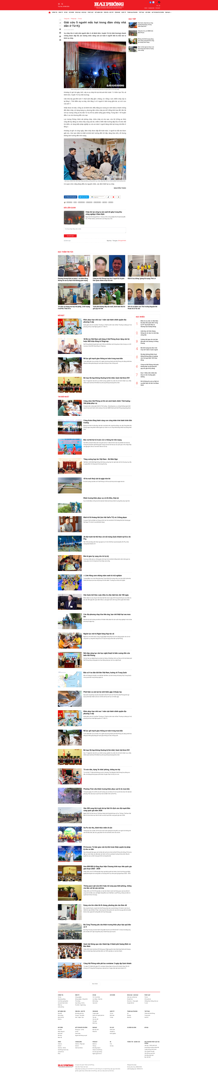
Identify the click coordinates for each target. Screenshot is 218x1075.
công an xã (89, 202)
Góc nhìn (71, 12)
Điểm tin (95, 1044)
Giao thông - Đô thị (79, 1003)
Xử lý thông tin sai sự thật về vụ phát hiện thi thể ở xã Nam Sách (150, 383)
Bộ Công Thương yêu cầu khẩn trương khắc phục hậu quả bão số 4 (107, 926)
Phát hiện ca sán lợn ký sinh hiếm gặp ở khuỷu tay (102, 692)
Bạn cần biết (148, 1057)
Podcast (157, 8)
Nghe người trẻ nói (97, 1053)
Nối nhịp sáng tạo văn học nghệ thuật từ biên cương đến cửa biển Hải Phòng (106, 654)
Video (145, 8)
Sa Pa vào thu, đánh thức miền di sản (97, 828)
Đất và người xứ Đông (158, 12)
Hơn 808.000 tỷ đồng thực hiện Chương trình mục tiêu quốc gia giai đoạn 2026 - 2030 (107, 867)
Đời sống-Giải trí (96, 1047)
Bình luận (112, 1015)
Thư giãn (95, 1021)
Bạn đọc (167, 12)
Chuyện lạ (112, 1031)
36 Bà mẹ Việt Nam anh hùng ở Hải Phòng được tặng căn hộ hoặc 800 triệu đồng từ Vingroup (106, 340)
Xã (127, 1013)
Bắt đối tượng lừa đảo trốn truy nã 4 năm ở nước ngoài (149, 349)
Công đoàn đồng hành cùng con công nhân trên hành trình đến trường (107, 421)
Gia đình (60, 1029)
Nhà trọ (59, 1019)
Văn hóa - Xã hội (62, 1047)
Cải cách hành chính (63, 1003)
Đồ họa (146, 1027)
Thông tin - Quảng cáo (133, 1041)
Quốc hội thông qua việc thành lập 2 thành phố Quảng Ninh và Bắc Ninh (107, 945)
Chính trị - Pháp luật (79, 1044)
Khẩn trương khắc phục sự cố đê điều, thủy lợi (101, 498)
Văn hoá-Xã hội (79, 1047)
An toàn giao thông (97, 1051)
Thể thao (141, 12)
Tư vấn (146, 1003)
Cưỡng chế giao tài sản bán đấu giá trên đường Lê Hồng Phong (149, 341)
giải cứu (105, 202)
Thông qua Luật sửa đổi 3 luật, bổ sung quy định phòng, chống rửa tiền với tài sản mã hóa (107, 887)
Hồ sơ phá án (148, 999)
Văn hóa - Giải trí (108, 12)
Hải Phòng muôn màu (63, 1049)
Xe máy (111, 1045)
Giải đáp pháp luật (149, 1055)
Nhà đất (60, 1013)
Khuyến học (130, 999)
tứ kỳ (75, 202)
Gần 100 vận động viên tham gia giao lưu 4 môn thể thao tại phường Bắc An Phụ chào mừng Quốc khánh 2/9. (106, 542)
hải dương (69, 202)
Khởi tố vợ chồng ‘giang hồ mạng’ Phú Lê (142, 278)
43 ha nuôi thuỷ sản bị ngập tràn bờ (96, 479)
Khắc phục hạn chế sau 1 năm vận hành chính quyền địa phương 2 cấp (104, 321)
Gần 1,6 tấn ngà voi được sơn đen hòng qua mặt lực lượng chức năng (146, 48)
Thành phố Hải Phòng (150, 1013)
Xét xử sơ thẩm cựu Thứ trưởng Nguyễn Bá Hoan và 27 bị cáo (142, 307)
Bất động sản (98, 12)
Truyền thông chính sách (150, 1049)
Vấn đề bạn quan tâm (150, 1053)
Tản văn (94, 1017)
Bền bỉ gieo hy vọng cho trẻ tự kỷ (96, 556)
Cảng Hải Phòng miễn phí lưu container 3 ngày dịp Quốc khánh (107, 963)
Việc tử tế (95, 1003)
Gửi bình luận (70, 235)
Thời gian (114, 240)
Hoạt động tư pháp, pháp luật (152, 1047)
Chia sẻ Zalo (84, 197)
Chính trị (54, 12)
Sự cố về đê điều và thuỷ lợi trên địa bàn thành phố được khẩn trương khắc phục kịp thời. (106, 501)
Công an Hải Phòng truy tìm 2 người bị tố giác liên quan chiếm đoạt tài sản (108, 279)
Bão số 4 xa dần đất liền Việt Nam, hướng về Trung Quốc (105, 673)
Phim (59, 1053)
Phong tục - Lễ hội (79, 1029)
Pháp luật (91, 12)
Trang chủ (66, 18)
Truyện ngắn (96, 1013)
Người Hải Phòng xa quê (81, 1035)
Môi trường (95, 1001)
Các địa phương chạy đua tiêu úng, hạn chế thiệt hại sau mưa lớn (106, 615)
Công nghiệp (78, 997)
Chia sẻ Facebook (71, 197)
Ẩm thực (60, 1035)
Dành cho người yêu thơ (98, 1015)
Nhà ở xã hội (61, 1017)
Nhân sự (60, 1005)
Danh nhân (77, 1033)
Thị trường (77, 1001)
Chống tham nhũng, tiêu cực (151, 1001)
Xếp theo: (109, 240)
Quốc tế (123, 12)
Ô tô (111, 1044)
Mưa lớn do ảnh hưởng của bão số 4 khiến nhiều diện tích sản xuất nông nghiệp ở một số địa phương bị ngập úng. (107, 620)
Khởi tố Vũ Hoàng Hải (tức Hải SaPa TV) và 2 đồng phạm (105, 517)
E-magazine (151, 8)
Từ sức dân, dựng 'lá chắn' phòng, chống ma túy (101, 769)
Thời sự (94, 1045)
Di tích (76, 1031)
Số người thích (122, 240)
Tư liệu (111, 1017)
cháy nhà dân (97, 202)
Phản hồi (95, 1031)
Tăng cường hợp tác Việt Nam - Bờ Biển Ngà (100, 459)
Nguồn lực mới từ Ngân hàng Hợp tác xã (98, 634)
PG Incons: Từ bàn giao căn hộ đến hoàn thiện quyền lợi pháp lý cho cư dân (106, 848)
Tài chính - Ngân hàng (80, 1005)
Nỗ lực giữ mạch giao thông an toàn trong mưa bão (103, 358)
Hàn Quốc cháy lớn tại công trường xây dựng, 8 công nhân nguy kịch (145, 24)
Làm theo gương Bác (63, 1001)
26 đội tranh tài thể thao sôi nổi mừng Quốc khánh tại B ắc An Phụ (107, 538)
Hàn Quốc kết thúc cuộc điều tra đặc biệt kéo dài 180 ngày (106, 595)
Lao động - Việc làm (97, 999)
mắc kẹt (111, 202)
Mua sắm (60, 1033)
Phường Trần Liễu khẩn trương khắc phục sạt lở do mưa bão (106, 789)
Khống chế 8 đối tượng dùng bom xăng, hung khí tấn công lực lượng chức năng (146, 40)
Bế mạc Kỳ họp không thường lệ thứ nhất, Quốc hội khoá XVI (106, 378)
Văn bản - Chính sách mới (151, 1045)
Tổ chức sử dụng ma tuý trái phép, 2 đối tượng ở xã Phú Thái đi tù (74, 307)
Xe (110, 1041)
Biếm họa (95, 1023)
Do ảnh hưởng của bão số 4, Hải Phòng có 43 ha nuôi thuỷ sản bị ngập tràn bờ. (104, 481)
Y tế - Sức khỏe (96, 997)
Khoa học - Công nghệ (132, 1001)
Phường (129, 1015)
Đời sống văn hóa (79, 1013)
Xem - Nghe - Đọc (79, 1017)
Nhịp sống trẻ (61, 1031)
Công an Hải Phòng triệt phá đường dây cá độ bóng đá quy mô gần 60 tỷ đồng (149, 366)
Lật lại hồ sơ (61, 1051)
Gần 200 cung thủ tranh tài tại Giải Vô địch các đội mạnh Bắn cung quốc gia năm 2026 (106, 809)
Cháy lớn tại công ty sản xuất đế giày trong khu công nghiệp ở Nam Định (104, 213)
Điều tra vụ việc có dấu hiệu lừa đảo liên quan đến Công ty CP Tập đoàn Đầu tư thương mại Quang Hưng (149, 323)
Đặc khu (129, 1017)
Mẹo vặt (60, 1037)
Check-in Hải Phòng (97, 1049)
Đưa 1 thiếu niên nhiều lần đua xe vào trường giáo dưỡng (149, 375)
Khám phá (112, 1029)
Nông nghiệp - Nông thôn (81, 999)
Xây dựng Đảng (61, 999)
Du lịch (112, 1027)
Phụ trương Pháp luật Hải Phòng (152, 1042)
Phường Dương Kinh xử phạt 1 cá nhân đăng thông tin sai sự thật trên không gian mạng (73, 279)
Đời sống (147, 12)
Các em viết (95, 1019)
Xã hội (65, 12)
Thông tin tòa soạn (131, 1064)
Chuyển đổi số (130, 1003)
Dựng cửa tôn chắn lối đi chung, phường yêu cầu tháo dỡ (105, 905)
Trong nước (147, 1015)
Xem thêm (95, 983)
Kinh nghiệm (113, 1033)
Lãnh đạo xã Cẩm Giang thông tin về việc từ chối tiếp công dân (150, 333)
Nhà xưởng (60, 1015)
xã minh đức (81, 202)
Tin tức (80, 18)
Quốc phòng (61, 1007)
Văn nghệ (117, 12)
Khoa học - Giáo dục (80, 12)
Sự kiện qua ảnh (131, 1027)
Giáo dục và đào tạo (132, 997)
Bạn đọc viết (96, 1029)
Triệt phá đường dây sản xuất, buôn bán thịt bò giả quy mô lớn (109, 307)
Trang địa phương (132, 12)
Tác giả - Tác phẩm (79, 1015)
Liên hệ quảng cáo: (131, 1068)
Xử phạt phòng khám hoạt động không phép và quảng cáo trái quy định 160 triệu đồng (149, 357)
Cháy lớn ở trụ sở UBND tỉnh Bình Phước (145, 31)
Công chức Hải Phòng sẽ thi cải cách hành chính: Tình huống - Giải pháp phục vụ (107, 402)
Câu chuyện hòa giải (149, 1051)
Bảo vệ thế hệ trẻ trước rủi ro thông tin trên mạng (102, 440)
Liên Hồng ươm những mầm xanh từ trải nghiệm (103, 576)
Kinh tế (61, 12)
